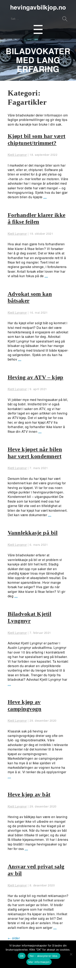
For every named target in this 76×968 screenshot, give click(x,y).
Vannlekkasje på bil (33, 533)
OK (22, 955)
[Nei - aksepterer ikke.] (71, 954)
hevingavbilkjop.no (38, 7)
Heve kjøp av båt (29, 794)
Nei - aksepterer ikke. (44, 955)
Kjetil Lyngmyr (17, 155)
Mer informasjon (39, 962)
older (14, 938)
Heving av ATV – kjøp (35, 377)
